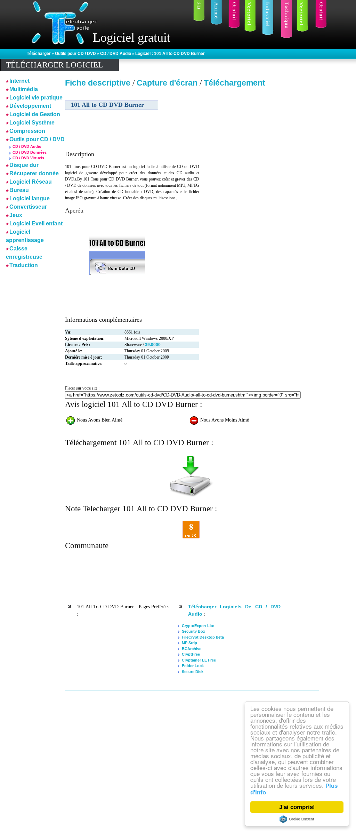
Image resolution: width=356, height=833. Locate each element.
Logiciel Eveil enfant (36, 223)
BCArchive (191, 649)
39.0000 (153, 344)
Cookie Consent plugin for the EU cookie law (297, 819)
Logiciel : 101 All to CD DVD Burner (170, 53)
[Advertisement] (259, 138)
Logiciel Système (32, 123)
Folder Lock (193, 666)
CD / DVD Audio (116, 53)
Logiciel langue (29, 198)
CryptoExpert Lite (198, 626)
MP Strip (189, 643)
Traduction (23, 265)
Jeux (15, 215)
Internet (19, 81)
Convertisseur (28, 207)
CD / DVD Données (30, 152)
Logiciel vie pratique (36, 98)
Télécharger (39, 53)
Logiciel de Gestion (34, 114)
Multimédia (23, 89)
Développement (30, 106)
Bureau (19, 190)
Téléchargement (234, 82)
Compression (27, 131)
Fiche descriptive (97, 82)
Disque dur (24, 165)
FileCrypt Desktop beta (203, 637)
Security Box (193, 631)
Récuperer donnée (34, 173)
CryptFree (191, 654)
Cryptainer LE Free (199, 660)
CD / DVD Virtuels (28, 158)
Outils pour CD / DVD (76, 53)
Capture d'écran (168, 82)
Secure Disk (192, 672)
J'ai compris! (297, 807)
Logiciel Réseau (30, 182)
